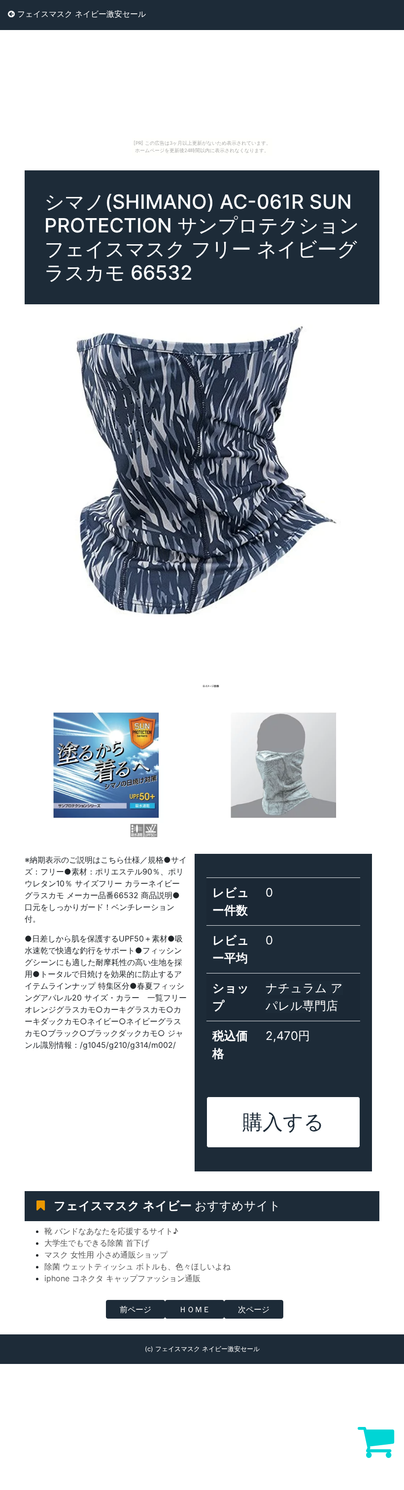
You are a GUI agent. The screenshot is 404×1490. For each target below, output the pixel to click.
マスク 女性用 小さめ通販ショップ (106, 1255)
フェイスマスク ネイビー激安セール (80, 14)
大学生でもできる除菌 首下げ (96, 1243)
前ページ (135, 1309)
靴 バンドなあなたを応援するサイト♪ (111, 1231)
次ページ (253, 1309)
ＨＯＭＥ (194, 1309)
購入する (283, 1121)
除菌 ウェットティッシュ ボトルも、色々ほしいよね (137, 1266)
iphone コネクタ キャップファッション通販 (122, 1278)
